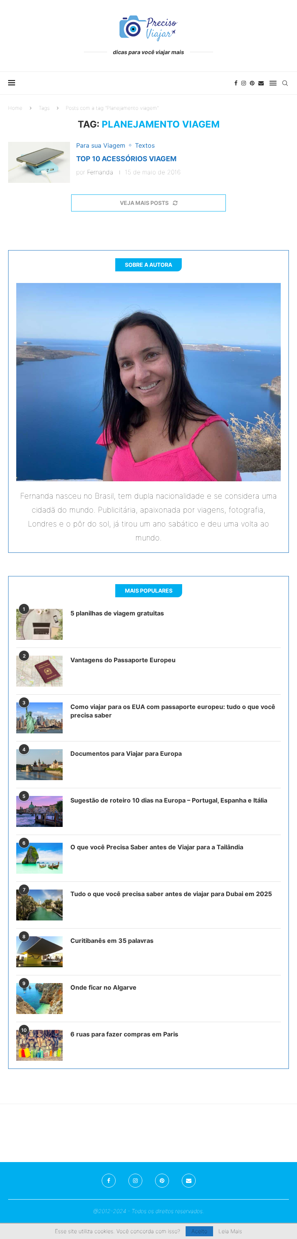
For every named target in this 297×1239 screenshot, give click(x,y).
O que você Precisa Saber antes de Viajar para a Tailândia (156, 847)
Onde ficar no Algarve (103, 987)
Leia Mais (230, 1231)
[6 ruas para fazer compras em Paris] (39, 1045)
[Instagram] (243, 83)
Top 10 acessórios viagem (126, 159)
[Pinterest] (252, 83)
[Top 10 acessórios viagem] (39, 162)
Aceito (199, 1231)
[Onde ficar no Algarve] (39, 998)
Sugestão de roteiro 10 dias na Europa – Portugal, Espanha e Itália (168, 800)
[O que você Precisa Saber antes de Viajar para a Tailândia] (39, 858)
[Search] (285, 83)
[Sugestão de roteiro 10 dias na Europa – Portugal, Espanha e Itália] (39, 811)
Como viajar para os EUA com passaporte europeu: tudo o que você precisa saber (172, 711)
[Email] (261, 83)
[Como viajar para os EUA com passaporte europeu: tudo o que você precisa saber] (39, 717)
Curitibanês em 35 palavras (112, 940)
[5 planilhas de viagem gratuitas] (39, 624)
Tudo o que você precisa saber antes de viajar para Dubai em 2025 (171, 894)
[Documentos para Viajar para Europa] (39, 764)
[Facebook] (235, 83)
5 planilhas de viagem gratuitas (117, 613)
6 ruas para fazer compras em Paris (124, 1034)
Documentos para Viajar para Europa (126, 753)
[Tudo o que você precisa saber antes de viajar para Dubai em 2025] (39, 905)
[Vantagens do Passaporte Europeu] (39, 671)
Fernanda (100, 172)
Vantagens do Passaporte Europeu (123, 660)
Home (15, 108)
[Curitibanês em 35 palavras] (39, 951)
